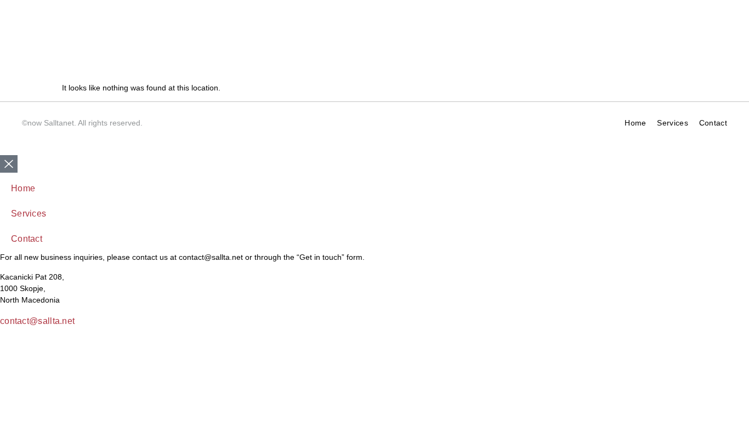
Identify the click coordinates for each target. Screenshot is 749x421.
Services (672, 122)
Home (635, 122)
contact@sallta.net (37, 321)
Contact (713, 122)
